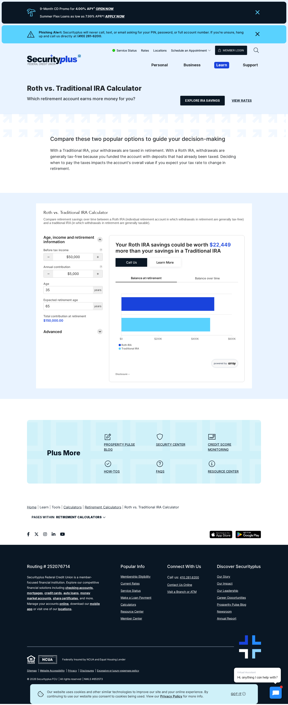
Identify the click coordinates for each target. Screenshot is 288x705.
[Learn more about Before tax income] (101, 250)
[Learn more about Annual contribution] (101, 267)
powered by (220, 363)
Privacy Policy (171, 696)
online (64, 603)
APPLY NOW (115, 16)
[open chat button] (276, 693)
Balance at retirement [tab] (146, 278)
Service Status (127, 50)
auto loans (71, 593)
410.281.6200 (189, 577)
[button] (48, 257)
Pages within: (67, 517)
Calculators (72, 507)
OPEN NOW (105, 9)
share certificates (65, 598)
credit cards (53, 593)
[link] (131, 262)
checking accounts (79, 587)
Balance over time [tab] (207, 278)
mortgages (35, 593)
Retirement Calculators (103, 507)
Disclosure (122, 374)
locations (64, 609)
